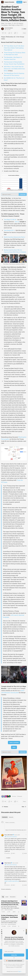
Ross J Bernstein (8, 834)
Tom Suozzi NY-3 (9, 230)
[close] (23, 931)
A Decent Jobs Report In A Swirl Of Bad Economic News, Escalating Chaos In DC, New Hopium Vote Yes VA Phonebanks (10, 903)
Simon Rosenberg (9, 28)
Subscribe (19, 2)
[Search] (25, 896)
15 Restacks (19, 796)
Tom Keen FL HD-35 (10, 219)
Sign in (25, 2)
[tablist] (7, 817)
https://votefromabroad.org (11, 881)
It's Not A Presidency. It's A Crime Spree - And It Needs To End (9, 917)
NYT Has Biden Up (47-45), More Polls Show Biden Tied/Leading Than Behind (14, 48)
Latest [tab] (6, 896)
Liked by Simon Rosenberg (11, 836)
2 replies (8, 857)
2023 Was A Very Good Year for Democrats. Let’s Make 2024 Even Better (14, 68)
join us (17, 221)
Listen (24, 28)
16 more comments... (6, 889)
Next (23, 806)
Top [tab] (3, 896)
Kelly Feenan (7, 863)
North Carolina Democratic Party (14, 237)
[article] (14, 906)
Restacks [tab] (11, 817)
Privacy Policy (19, 967)
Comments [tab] (4, 817)
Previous (6, 806)
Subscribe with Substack (15, 960)
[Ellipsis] (26, 835)
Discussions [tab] (12, 896)
